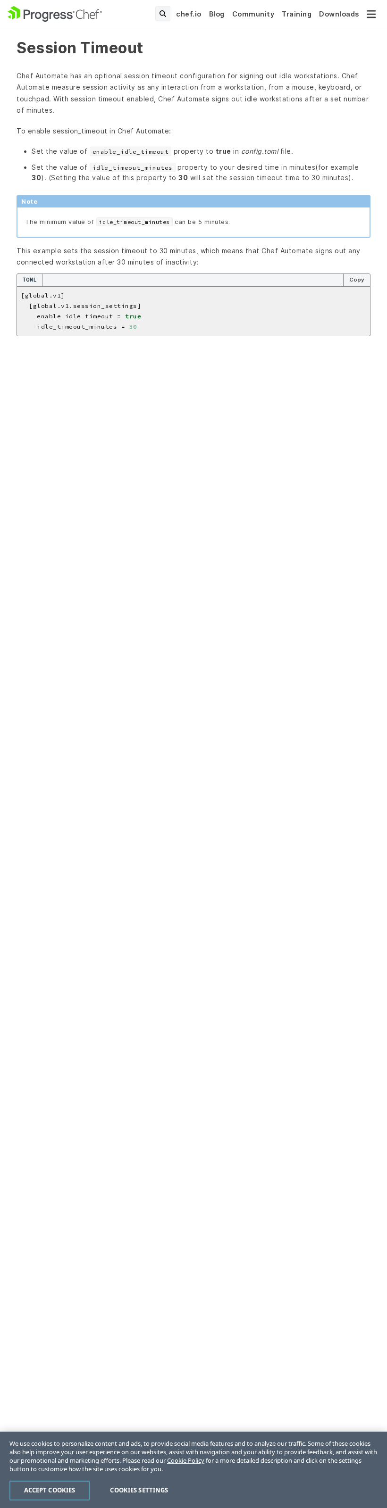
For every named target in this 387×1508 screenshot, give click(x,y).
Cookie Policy (185, 1460)
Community (253, 14)
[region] (193, 1470)
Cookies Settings (139, 1490)
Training (296, 14)
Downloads (339, 14)
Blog (217, 14)
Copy (356, 279)
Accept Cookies (50, 1490)
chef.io (189, 14)
